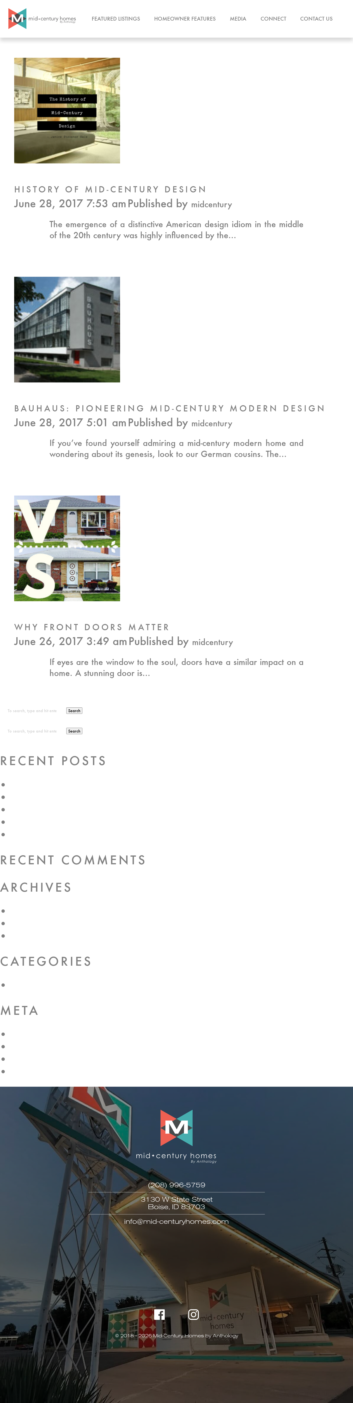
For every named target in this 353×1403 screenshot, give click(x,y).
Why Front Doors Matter (92, 627)
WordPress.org (37, 1071)
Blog (18, 985)
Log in (21, 1034)
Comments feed (38, 1059)
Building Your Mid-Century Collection (78, 809)
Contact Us (316, 19)
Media (238, 19)
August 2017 (33, 911)
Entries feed (31, 1046)
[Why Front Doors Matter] (67, 598)
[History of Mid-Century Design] (67, 160)
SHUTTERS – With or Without (64, 784)
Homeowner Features (185, 19)
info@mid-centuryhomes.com (176, 1221)
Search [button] (74, 710)
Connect (273, 19)
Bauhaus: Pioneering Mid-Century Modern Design (170, 408)
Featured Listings (116, 19)
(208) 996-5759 (176, 1185)
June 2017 (29, 935)
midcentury (211, 204)
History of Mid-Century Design (110, 189)
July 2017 (27, 923)
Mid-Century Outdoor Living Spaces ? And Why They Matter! (123, 797)
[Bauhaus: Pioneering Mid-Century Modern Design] (67, 379)
